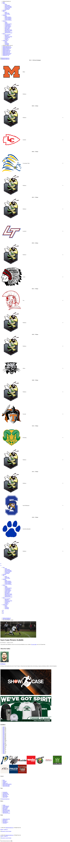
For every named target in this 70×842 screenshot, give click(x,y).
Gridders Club (5, 40)
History (4, 20)
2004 (3, 748)
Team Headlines (7, 34)
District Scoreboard (8, 582)
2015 (3, 737)
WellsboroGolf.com (6, 49)
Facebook (6, 38)
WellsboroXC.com (6, 55)
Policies (1, 829)
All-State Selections (8, 23)
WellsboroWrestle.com (6, 54)
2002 (3, 750)
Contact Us (6, 829)
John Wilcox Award (8, 29)
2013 (3, 739)
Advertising (7, 44)
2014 (3, 738)
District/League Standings (7, 784)
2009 (3, 743)
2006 (3, 746)
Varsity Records (7, 31)
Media (4, 33)
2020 (3, 732)
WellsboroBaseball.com (7, 46)
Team (4, 3)
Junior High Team (6, 794)
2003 (3, 749)
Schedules (4, 10)
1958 (3, 753)
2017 (3, 735)
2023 (3, 729)
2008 (3, 744)
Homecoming (7, 28)
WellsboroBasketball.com (7, 47)
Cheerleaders (7, 9)
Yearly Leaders (7, 14)
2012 (3, 740)
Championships (7, 24)
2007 (3, 745)
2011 (3, 741)
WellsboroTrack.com (6, 52)
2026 (3, 726)
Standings (5, 15)
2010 (3, 742)
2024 (3, 728)
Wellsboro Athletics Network (8, 45)
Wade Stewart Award (8, 32)
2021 (3, 731)
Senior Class (5, 795)
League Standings (8, 583)
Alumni (6, 22)
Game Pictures (7, 37)
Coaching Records (8, 25)
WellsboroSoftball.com (6, 50)
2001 (3, 751)
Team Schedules (5, 796)
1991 (3, 752)
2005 (3, 747)
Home (4, 2)
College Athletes (7, 26)
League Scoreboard (8, 19)
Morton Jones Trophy (8, 30)
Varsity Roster (7, 5)
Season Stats (7, 13)
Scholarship (7, 43)
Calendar (4, 782)
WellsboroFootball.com (7, 1)
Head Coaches (7, 27)
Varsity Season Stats (6, 785)
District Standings (8, 581)
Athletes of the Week (8, 36)
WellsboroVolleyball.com (7, 53)
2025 (3, 727)
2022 (3, 730)
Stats (4, 11)
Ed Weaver (2, 663)
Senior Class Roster (8, 7)
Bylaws (6, 42)
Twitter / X (7, 39)
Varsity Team (5, 797)
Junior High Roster (8, 6)
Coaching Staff (7, 8)
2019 (3, 733)
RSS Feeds (7, 35)
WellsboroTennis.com (6, 51)
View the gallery (34, 644)
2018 (3, 734)
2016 (3, 736)
